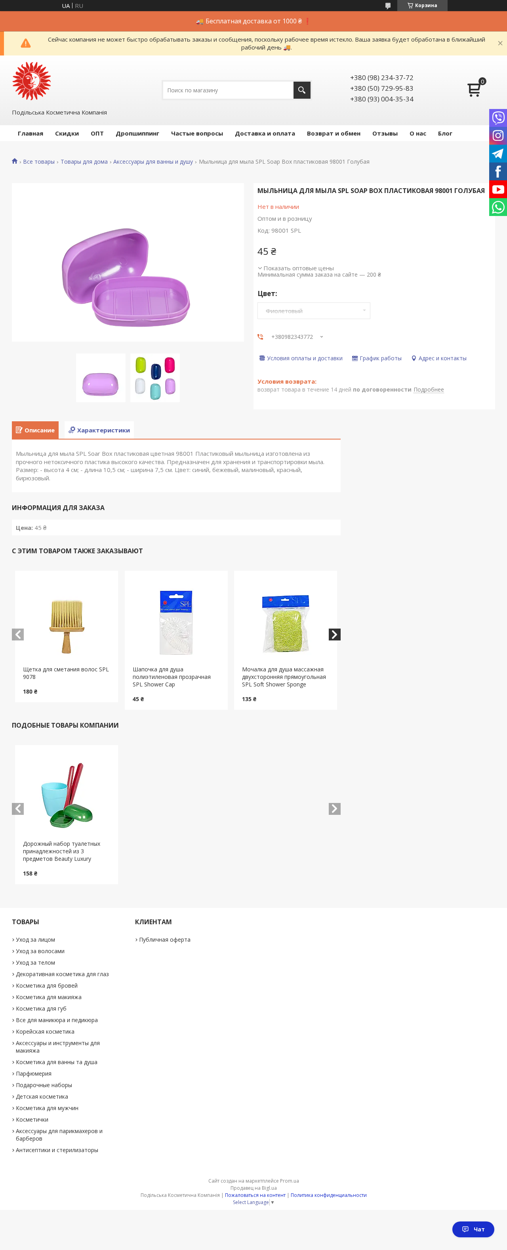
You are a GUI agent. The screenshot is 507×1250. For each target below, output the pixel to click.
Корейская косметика (45, 1031)
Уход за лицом (35, 939)
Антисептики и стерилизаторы (57, 1150)
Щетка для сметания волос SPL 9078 (66, 672)
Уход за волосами (40, 951)
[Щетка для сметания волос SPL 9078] (66, 618)
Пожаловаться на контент (255, 1195)
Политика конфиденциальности (329, 1195)
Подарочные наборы (44, 1085)
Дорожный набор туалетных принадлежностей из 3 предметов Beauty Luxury (61, 851)
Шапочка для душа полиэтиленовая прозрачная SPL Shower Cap (172, 676)
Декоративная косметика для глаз (62, 974)
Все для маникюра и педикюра (57, 1020)
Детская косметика (42, 1096)
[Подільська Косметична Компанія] (31, 81)
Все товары (39, 161)
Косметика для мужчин (47, 1108)
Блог (445, 133)
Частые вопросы (197, 133)
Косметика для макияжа (49, 997)
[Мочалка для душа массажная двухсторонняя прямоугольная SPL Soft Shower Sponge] (285, 618)
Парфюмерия (33, 1073)
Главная (30, 133)
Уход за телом (35, 962)
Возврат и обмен (333, 133)
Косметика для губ (41, 1008)
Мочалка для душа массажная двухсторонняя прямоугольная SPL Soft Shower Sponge (284, 676)
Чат (479, 1229)
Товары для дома (84, 161)
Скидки (67, 133)
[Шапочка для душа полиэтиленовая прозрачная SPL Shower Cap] (176, 618)
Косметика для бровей (47, 985)
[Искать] (302, 90)
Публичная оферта (165, 939)
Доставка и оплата (265, 133)
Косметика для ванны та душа (56, 1062)
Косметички (32, 1119)
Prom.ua (289, 1180)
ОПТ (97, 133)
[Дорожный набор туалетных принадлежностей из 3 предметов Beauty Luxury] (66, 792)
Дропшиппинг (137, 133)
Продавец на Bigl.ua (254, 1188)
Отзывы (385, 133)
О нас (418, 133)
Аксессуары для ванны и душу (153, 161)
